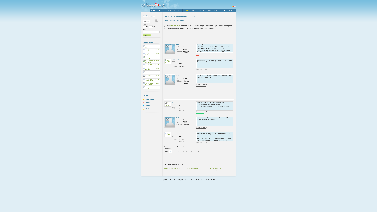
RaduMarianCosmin (177, 60)
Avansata (172, 20)
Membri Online (150, 99)
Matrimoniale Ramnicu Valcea (172, 168)
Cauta (166, 20)
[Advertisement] (150, 144)
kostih (177, 75)
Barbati (148, 105)
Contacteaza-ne (158, 180)
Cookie (198, 180)
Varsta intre (146, 24)
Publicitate (166, 180)
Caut (144, 19)
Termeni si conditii (175, 180)
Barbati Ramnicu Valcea (216, 168)
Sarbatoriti (149, 109)
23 (198, 151)
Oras (144, 29)
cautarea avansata (175, 25)
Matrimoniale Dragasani (170, 170)
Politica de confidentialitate (188, 180)
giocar (173, 102)
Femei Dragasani (191, 170)
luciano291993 (176, 133)
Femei (148, 102)
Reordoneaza (180, 20)
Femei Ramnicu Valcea (193, 168)
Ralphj (177, 44)
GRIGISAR (179, 117)
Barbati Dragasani (215, 170)
